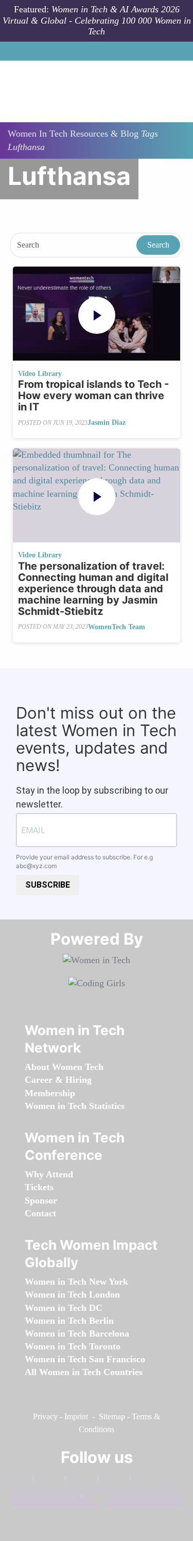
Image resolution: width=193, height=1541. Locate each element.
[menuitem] (64, 1067)
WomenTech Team (116, 627)
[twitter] (143, 1480)
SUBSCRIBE (47, 885)
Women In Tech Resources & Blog (73, 133)
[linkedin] (78, 1480)
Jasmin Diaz (106, 422)
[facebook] (46, 1480)
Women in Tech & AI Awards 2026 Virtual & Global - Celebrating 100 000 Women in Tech (97, 20)
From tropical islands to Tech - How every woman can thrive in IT (93, 395)
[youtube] (94, 1498)
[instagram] (111, 1480)
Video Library (40, 374)
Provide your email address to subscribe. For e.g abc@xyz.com (84, 861)
